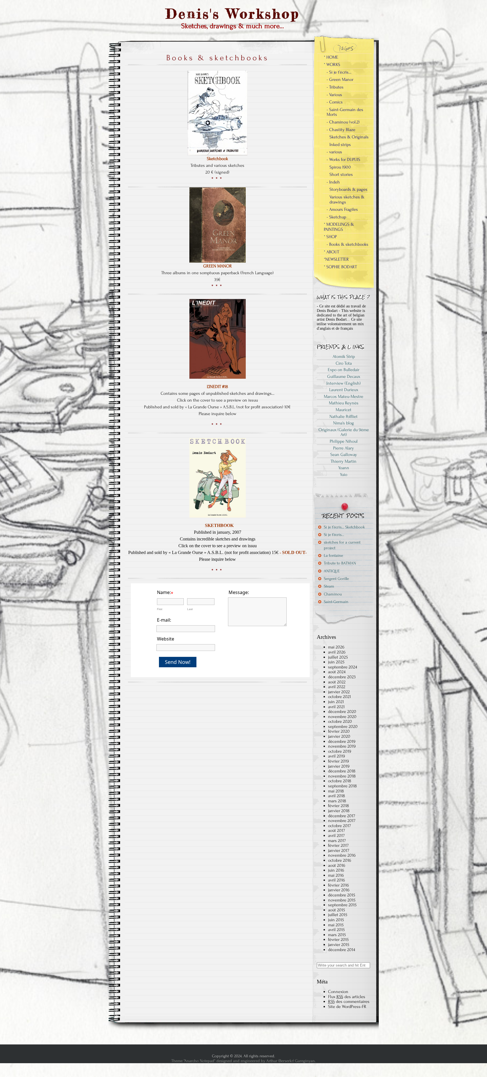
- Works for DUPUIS (343, 159)
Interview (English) (343, 383)
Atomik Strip (344, 356)
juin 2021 (336, 701)
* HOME (331, 57)
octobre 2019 (339, 751)
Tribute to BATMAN (340, 563)
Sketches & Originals (349, 136)
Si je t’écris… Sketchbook (344, 527)
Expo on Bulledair (343, 369)
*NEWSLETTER (336, 259)
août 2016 (336, 865)
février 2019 (338, 761)
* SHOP (330, 236)
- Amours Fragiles (342, 209)
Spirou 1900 (340, 167)
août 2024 (337, 671)
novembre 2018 (342, 776)
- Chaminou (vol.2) (343, 122)
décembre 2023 (342, 676)
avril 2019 (336, 756)
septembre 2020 (343, 726)
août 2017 (336, 830)
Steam (329, 586)
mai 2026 (336, 647)
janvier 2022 (339, 691)
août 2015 (336, 909)
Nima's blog (343, 423)
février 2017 (338, 845)
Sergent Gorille (336, 578)
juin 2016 (336, 870)
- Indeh (333, 182)
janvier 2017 (338, 850)
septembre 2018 (342, 785)
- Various (334, 94)
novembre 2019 (342, 746)
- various (334, 151)
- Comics (335, 102)
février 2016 (338, 885)
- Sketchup (336, 217)
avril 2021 (336, 706)
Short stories (341, 174)
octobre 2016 (339, 860)
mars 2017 (337, 840)
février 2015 (338, 939)
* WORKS (332, 64)
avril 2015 (336, 929)
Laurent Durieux (343, 389)
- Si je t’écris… (339, 72)
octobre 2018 (339, 780)
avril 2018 (336, 795)
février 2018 (338, 805)
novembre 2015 (341, 900)
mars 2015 (337, 934)
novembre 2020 (342, 716)
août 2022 (337, 681)
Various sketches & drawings (346, 199)
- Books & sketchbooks (347, 244)
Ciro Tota (344, 363)
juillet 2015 (337, 914)
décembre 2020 (342, 711)
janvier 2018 (338, 810)
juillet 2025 (338, 657)
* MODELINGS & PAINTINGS (339, 227)
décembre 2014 (341, 949)
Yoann (343, 467)
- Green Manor (340, 79)
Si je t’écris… (334, 534)
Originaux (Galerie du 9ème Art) (343, 432)
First (159, 609)
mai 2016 (336, 875)
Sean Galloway (343, 454)
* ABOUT (331, 251)
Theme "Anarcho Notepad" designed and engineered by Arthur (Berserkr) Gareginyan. (243, 1060)
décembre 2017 (341, 815)
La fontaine (333, 555)
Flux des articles (346, 996)
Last (190, 609)
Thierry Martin (344, 461)
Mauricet (343, 409)
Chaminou (333, 594)
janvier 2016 (338, 889)
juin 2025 (336, 661)
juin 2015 (336, 919)
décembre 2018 (341, 771)
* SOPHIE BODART (340, 266)
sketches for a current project (342, 545)
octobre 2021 (339, 696)
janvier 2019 (338, 766)
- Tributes (335, 87)
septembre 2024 (342, 667)
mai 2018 (336, 791)
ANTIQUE (332, 571)
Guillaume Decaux (343, 376)
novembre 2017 (341, 820)
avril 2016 (336, 880)
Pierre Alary (343, 448)
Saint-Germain (336, 601)
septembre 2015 (342, 904)
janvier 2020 (339, 736)
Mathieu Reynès (343, 402)
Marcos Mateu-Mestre (343, 396)
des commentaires (348, 1001)
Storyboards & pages (348, 189)
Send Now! (178, 662)
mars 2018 (337, 800)
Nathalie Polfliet (343, 416)
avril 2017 (336, 835)
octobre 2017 (339, 825)
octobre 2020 (340, 721)
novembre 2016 (342, 855)
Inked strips (340, 144)
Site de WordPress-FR (347, 1006)
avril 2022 (336, 686)
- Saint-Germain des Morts (345, 112)
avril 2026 (337, 652)
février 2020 (339, 731)
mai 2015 (336, 924)
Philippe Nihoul (344, 441)
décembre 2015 (341, 895)
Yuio (343, 474)
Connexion (338, 991)
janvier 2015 (338, 944)
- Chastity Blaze (341, 129)
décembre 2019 (341, 741)
